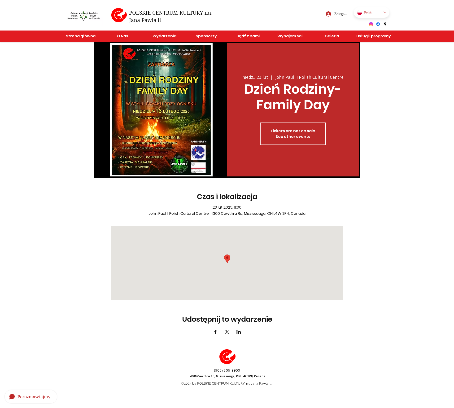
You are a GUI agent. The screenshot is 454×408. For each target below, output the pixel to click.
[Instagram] (371, 24)
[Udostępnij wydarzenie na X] (227, 332)
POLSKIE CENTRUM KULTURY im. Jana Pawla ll (234, 383)
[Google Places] (385, 24)
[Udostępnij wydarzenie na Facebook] (215, 332)
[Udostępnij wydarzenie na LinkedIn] (238, 332)
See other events (293, 136)
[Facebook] (378, 24)
